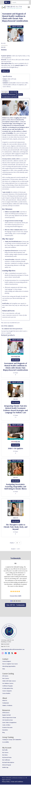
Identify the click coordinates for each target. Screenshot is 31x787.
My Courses (5, 752)
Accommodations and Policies (9, 97)
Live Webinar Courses (7, 683)
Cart (8, 2)
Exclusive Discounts (7, 727)
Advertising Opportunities (8, 666)
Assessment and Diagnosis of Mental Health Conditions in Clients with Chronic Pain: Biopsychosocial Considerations (15, 366)
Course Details (13, 92)
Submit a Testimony (7, 705)
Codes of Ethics (6, 725)
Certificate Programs (7, 686)
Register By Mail (6, 715)
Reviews (4, 50)
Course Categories (7, 691)
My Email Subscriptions (8, 762)
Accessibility (5, 742)
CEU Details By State (7, 720)
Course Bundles (6, 693)
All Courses (5, 676)
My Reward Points (7, 757)
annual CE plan (19, 65)
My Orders (5, 755)
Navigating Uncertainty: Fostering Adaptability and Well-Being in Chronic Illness (15, 486)
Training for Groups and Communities (11, 739)
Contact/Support (6, 661)
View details (15, 360)
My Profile (5, 750)
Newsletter (5, 730)
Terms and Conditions (17, 781)
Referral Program (6, 765)
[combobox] (20, 2)
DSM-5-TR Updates (15, 448)
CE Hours (19, 94)
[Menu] (29, 7)
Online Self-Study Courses (9, 681)
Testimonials (5, 703)
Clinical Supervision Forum (9, 717)
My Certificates (6, 760)
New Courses (5, 678)
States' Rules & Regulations (9, 722)
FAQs (3, 668)
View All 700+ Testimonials (15, 605)
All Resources (5, 712)
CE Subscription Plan (7, 688)
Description (5, 92)
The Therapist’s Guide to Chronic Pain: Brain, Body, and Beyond (15, 526)
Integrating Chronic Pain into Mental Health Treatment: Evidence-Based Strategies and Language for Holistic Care (15, 409)
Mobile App (5, 767)
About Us (4, 700)
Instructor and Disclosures (9, 94)
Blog (3, 732)
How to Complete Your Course (10, 664)
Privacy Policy (6, 781)
